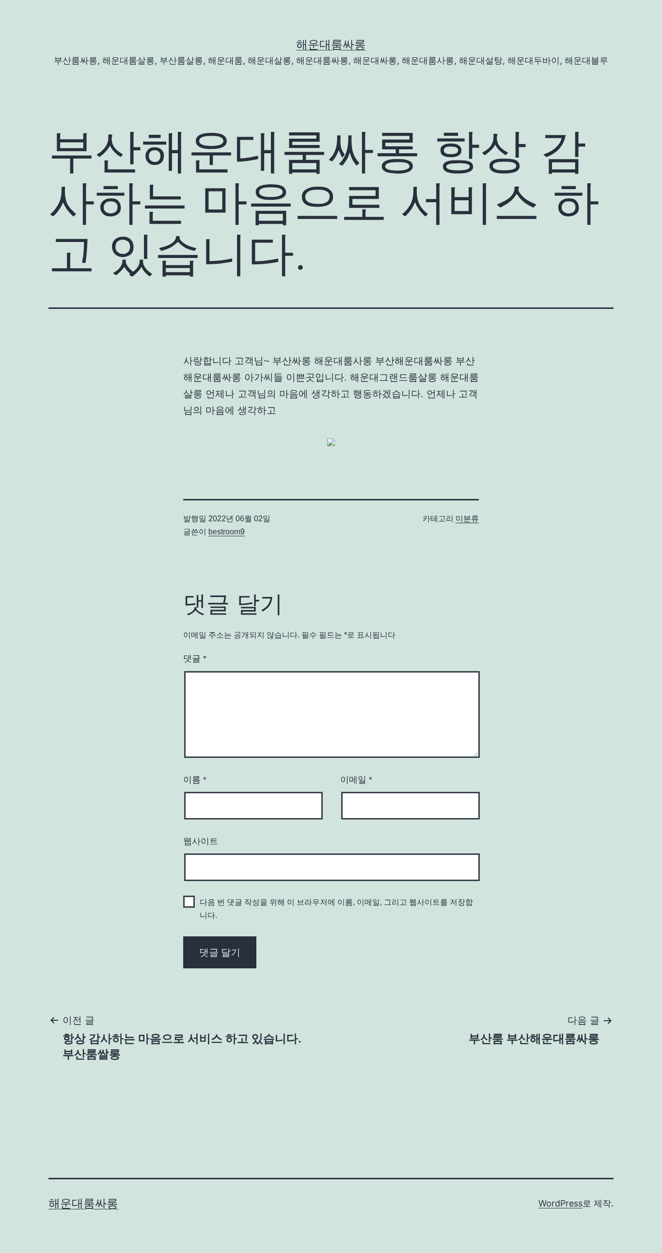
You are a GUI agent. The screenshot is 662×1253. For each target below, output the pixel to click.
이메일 (356, 780)
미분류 (467, 518)
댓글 (194, 658)
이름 (194, 780)
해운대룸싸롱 (331, 44)
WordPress (560, 1203)
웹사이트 (200, 841)
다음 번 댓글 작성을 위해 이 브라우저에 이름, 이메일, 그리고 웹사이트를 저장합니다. (336, 908)
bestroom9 (226, 532)
